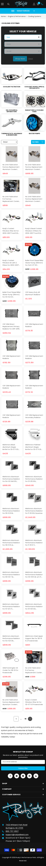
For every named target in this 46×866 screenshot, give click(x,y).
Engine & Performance (17, 16)
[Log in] (34, 4)
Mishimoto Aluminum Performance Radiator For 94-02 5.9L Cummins (11, 638)
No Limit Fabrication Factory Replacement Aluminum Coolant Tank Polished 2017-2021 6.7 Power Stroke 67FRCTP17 (33, 199)
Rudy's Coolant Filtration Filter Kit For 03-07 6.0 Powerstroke (34, 702)
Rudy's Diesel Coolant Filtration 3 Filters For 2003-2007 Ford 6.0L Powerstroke (33, 230)
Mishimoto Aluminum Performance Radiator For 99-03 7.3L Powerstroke (11, 574)
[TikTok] (23, 776)
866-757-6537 (12, 831)
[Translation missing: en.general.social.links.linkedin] (35, 776)
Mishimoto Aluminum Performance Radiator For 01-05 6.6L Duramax (34, 479)
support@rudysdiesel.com (17, 834)
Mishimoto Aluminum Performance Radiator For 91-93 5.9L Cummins (34, 606)
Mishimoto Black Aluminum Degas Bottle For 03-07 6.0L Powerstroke (11, 447)
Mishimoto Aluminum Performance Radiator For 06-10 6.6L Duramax (11, 510)
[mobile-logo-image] (21, 4)
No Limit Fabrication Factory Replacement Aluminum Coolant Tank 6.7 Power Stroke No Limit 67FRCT (11, 702)
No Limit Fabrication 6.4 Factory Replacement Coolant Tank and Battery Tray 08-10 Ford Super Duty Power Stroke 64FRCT (34, 670)
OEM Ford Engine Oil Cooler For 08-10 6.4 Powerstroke (10, 670)
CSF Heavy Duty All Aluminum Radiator (32, 293)
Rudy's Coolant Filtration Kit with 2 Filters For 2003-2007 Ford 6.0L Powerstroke (11, 262)
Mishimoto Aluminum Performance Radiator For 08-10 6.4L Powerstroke (11, 542)
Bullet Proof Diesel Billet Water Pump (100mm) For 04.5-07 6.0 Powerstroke (34, 262)
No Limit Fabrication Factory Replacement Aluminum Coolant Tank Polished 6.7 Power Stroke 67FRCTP (34, 167)
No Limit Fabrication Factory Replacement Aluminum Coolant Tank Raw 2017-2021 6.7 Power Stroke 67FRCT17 (11, 167)
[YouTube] (29, 776)
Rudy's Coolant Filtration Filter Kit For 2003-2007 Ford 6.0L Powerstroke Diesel (11, 230)
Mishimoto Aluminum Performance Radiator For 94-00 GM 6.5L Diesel (11, 479)
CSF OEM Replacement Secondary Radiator (34, 416)
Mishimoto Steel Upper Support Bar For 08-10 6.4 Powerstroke (34, 638)
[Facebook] (10, 776)
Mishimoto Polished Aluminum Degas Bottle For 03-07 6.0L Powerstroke (33, 447)
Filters (35, 142)
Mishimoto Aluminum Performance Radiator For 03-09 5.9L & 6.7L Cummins (34, 574)
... (21, 719)
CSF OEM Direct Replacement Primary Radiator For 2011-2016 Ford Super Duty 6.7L (11, 326)
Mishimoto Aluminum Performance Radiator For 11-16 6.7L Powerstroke (34, 542)
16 (26, 719)
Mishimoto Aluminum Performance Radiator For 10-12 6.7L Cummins (11, 606)
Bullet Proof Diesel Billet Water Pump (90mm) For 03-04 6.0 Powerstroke (12, 294)
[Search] (8, 4)
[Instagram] (16, 776)
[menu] (2, 4)
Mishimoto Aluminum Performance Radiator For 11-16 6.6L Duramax (34, 510)
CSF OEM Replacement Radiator (34, 325)
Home (3, 16)
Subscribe (22, 768)
